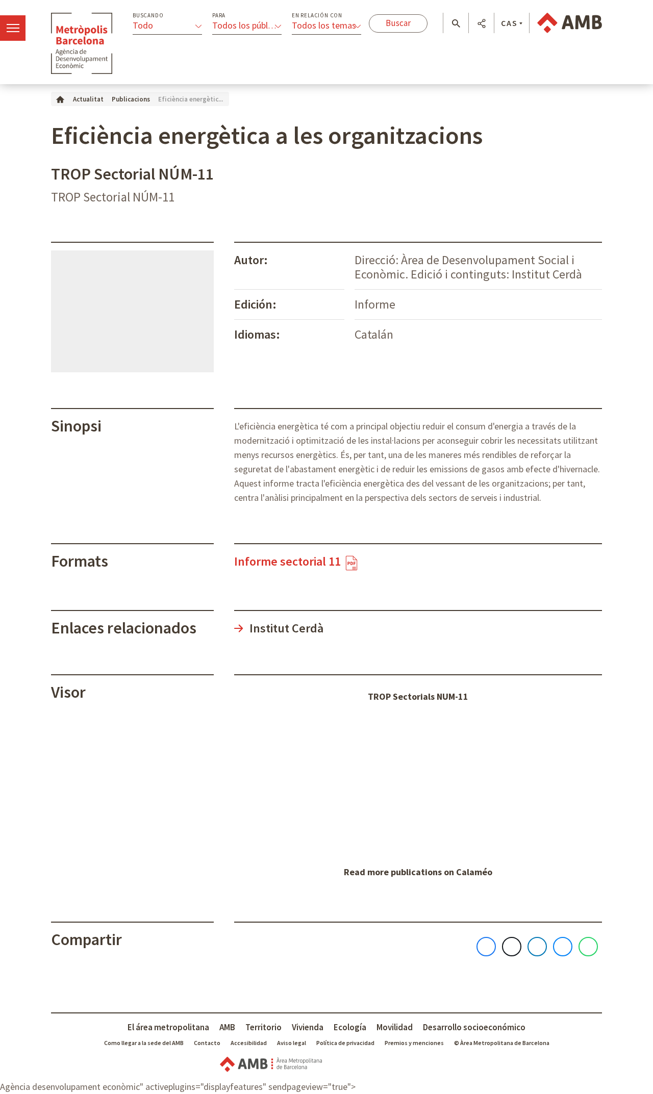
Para (218, 15)
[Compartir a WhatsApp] (588, 946)
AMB (227, 1027)
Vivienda (307, 1027)
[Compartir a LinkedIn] (537, 946)
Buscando (148, 15)
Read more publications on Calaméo (418, 872)
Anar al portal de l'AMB (569, 23)
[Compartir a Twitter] (511, 946)
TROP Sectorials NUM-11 (418, 696)
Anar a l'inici (81, 43)
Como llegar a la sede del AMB (144, 1043)
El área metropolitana (168, 1027)
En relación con (317, 15)
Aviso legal (291, 1043)
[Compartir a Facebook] (486, 946)
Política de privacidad (345, 1043)
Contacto (207, 1043)
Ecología (350, 1027)
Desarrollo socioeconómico (474, 1027)
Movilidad (394, 1027)
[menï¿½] (13, 28)
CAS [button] (509, 23)
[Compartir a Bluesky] (562, 946)
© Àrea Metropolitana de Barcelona (501, 1043)
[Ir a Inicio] (60, 99)
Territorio (263, 1027)
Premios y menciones (414, 1043)
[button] (455, 23)
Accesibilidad (249, 1043)
